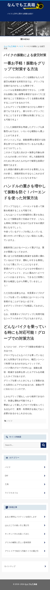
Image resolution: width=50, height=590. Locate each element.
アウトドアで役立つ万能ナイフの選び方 (22, 551)
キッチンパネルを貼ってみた (17, 534)
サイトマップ (9, 566)
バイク (10, 421)
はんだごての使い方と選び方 (17, 525)
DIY (6, 476)
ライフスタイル (11, 493)
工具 (7, 484)
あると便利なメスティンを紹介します (21, 517)
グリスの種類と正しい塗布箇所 (18, 542)
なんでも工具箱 (31, 584)
